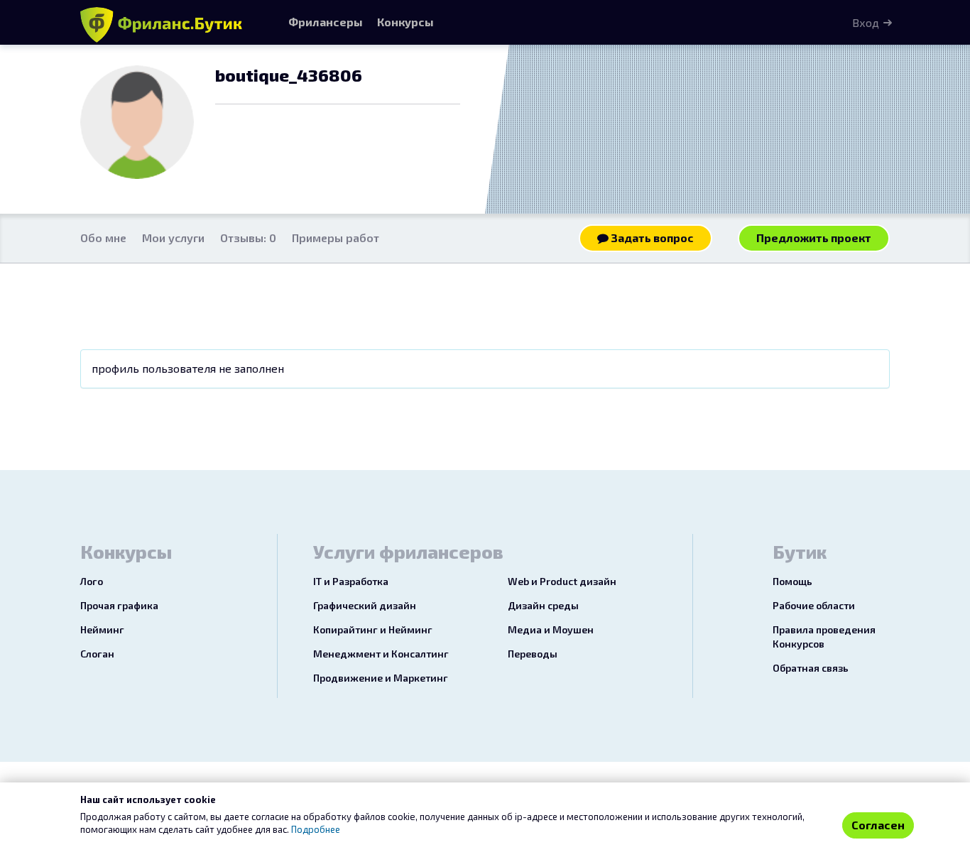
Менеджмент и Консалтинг (381, 654)
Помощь (792, 581)
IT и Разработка (350, 581)
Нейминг (102, 629)
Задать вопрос (651, 237)
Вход (865, 22)
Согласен (878, 824)
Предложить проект (813, 237)
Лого (91, 581)
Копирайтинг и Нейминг (372, 629)
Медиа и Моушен (551, 629)
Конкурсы (405, 21)
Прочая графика (119, 605)
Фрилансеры (325, 21)
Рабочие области (814, 605)
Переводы (532, 654)
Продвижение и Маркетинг (380, 678)
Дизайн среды (543, 605)
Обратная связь (811, 668)
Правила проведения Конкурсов (824, 636)
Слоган (97, 654)
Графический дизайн (364, 605)
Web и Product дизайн (562, 581)
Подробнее (315, 829)
